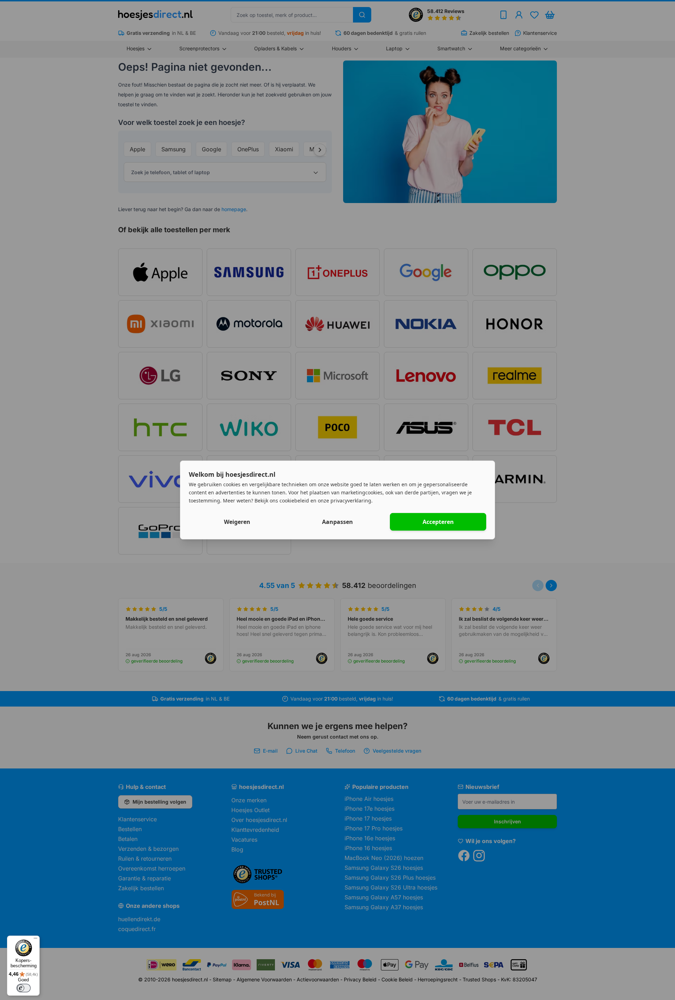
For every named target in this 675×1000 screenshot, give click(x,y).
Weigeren (237, 522)
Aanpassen (337, 522)
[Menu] (35, 940)
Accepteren (438, 522)
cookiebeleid (294, 500)
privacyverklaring (350, 500)
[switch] (24, 988)
